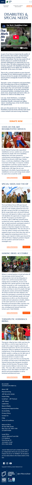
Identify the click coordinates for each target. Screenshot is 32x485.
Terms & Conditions (8, 420)
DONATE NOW (16, 121)
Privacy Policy (6, 413)
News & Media (6, 406)
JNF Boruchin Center (8, 394)
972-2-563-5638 (7, 444)
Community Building (6, 6)
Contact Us (5, 415)
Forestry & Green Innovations (18, 6)
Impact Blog (5, 396)
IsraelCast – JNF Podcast (9, 399)
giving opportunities (12, 312)
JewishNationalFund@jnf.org (9, 385)
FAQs (3, 418)
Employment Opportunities (10, 408)
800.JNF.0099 (5, 384)
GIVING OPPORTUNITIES (12, 247)
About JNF (5, 389)
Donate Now (26, 177)
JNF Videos (5, 401)
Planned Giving (6, 391)
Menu (2, 1)
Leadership (5, 403)
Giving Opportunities (12, 177)
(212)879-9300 (6, 430)
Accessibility (6, 411)
